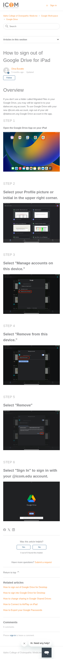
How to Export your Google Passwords (22, 610)
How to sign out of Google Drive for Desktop (25, 587)
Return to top (10, 572)
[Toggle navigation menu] (47, 5)
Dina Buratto (17, 68)
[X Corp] (9, 529)
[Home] (11, 5)
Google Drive (12, 19)
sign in (13, 635)
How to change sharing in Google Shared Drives (27, 598)
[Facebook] (4, 529)
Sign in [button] (53, 5)
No (39, 547)
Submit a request (43, 562)
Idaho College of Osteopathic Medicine (20, 16)
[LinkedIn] (13, 529)
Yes (23, 547)
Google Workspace (49, 16)
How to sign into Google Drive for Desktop (24, 592)
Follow (9, 78)
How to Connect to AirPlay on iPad (20, 604)
